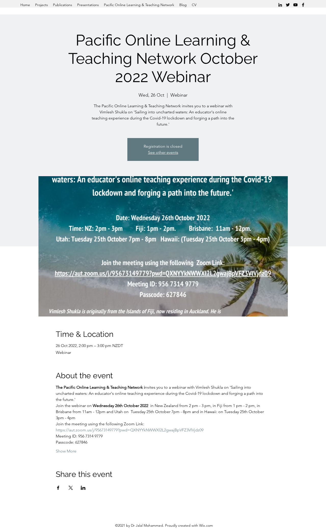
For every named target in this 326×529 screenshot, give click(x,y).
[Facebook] (303, 4)
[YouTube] (295, 4)
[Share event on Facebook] (58, 488)
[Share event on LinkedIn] (83, 488)
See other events (163, 152)
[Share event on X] (70, 488)
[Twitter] (287, 4)
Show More (66, 451)
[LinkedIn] (280, 4)
